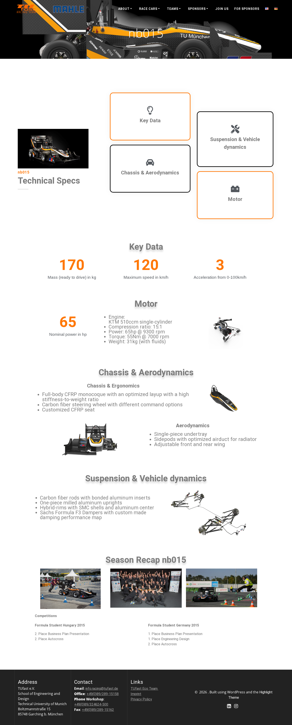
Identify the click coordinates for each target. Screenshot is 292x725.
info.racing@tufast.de (102, 689)
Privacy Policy (141, 699)
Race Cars (148, 8)
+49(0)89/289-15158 (103, 694)
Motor (235, 199)
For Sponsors (246, 8)
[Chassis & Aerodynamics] (150, 162)
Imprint (136, 694)
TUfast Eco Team (144, 689)
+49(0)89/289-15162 (98, 710)
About (124, 8)
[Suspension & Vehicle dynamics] (235, 129)
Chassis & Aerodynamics (150, 173)
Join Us (222, 8)
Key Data (150, 121)
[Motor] (235, 189)
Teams (172, 8)
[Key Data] (150, 110)
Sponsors (197, 8)
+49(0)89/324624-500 (91, 704)
